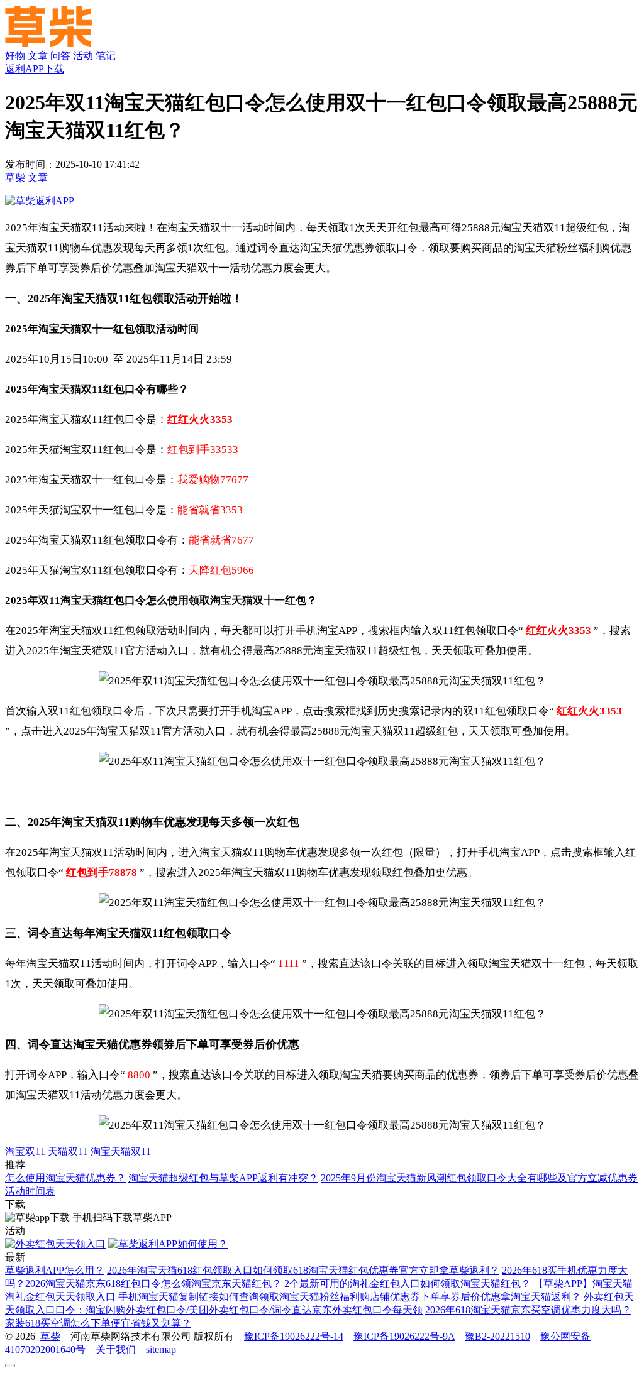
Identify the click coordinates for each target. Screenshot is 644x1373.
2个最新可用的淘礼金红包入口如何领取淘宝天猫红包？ (407, 1283)
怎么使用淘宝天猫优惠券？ (65, 1178)
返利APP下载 (34, 68)
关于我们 (116, 1349)
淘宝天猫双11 (121, 1151)
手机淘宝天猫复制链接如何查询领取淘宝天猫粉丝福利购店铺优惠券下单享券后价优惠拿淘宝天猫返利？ (349, 1296)
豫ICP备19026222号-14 (293, 1336)
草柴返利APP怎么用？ (54, 1270)
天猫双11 (68, 1151)
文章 (38, 55)
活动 (83, 55)
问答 (60, 55)
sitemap (161, 1349)
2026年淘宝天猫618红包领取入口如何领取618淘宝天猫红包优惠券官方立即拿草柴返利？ (303, 1270)
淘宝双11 (25, 1151)
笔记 (106, 55)
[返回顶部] (10, 1365)
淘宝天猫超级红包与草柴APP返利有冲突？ (223, 1178)
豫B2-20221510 (497, 1336)
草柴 (15, 177)
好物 (15, 55)
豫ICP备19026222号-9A (404, 1336)
